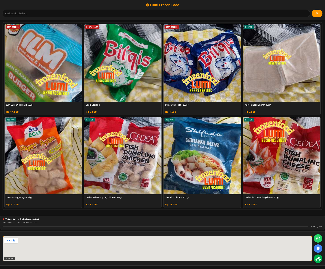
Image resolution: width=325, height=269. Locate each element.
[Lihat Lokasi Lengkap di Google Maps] (318, 248)
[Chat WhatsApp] (318, 238)
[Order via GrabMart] (318, 258)
